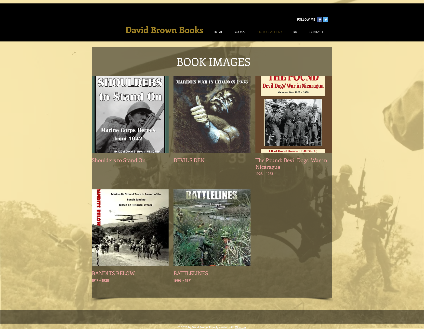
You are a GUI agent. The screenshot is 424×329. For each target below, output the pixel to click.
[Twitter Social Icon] (325, 19)
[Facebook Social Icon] (319, 19)
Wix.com (240, 327)
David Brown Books (164, 29)
